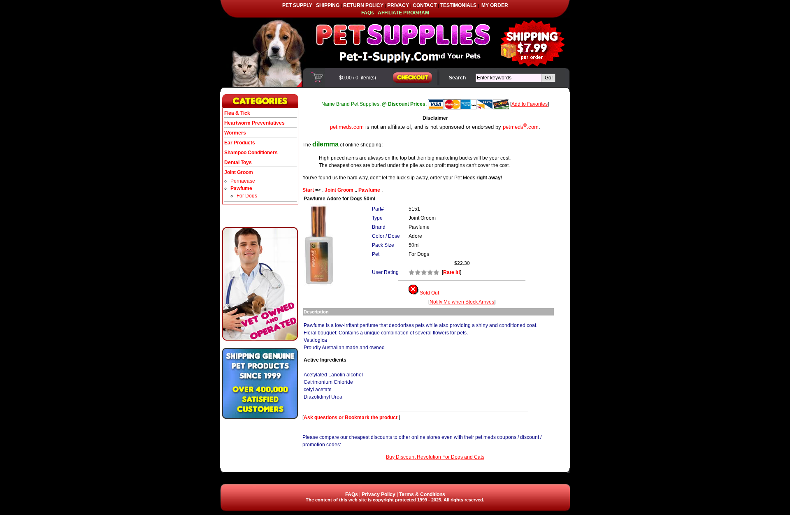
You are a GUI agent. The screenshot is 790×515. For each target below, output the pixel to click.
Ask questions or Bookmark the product (351, 417)
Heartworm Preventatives (254, 123)
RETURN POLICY (363, 5)
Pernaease (242, 181)
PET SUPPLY (297, 5)
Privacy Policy (378, 494)
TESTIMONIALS (458, 5)
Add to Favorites (529, 104)
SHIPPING (327, 5)
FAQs (351, 494)
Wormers (235, 133)
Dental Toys (238, 162)
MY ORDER (494, 5)
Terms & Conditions (422, 494)
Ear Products (239, 143)
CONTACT (425, 5)
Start (308, 190)
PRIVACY (398, 5)
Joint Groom (339, 190)
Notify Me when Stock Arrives (462, 302)
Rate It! (451, 272)
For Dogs (247, 196)
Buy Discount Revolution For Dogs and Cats (435, 457)
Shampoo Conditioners (251, 152)
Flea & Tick (237, 113)
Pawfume (369, 190)
